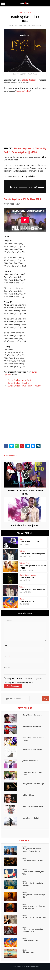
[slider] (41, 187)
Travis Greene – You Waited (32, 749)
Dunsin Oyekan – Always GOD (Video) (32, 589)
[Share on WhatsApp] (17, 446)
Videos (28, 12)
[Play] (11, 187)
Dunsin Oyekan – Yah (26, 577)
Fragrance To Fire (23, 91)
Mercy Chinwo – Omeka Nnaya (33, 783)
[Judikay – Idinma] (13, 798)
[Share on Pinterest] (22, 446)
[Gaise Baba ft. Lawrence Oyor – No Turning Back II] (13, 930)
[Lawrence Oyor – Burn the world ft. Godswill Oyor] (13, 907)
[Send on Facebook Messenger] (33, 446)
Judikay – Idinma (28, 795)
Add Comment (24, 25)
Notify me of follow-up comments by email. (24, 678)
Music (21, 12)
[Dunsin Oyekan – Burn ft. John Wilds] (13, 873)
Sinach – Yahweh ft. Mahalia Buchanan (32, 884)
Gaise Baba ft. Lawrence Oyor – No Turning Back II (33, 930)
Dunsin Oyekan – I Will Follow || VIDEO (24, 386)
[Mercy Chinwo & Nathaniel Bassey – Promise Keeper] (13, 850)
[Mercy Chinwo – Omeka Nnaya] (13, 786)
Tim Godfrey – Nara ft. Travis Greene (32, 739)
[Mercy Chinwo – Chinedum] (13, 729)
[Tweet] (11, 446)
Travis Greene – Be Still (30, 818)
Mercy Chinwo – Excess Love (32, 715)
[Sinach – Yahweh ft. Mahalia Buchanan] (13, 884)
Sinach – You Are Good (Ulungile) (34, 917)
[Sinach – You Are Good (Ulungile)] (13, 919)
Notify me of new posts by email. (20, 682)
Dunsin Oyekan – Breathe (18, 383)
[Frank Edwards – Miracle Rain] (13, 809)
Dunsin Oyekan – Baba (27, 601)
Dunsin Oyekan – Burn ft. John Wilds (33, 873)
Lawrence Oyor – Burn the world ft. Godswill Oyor (33, 907)
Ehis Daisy (37, 25)
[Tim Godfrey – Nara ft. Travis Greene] (13, 741)
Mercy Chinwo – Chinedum (31, 726)
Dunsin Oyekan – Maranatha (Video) (32, 553)
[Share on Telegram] (27, 446)
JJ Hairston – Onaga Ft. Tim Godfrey (32, 773)
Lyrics (27, 575)
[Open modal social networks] (38, 446)
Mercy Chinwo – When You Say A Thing (33, 895)
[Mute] (35, 187)
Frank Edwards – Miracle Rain (32, 806)
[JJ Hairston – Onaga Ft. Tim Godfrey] (13, 775)
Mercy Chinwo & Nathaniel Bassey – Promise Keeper (31, 850)
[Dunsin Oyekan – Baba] (13, 942)
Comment (8, 620)
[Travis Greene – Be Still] (13, 821)
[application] (25, 186)
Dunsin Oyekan (28, 80)
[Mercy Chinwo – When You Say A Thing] (13, 896)
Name (7, 645)
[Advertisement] (25, 120)
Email (7, 656)
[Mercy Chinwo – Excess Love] (13, 718)
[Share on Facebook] (6, 446)
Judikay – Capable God (30, 761)
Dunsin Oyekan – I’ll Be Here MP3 (22, 199)
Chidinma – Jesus (28, 952)
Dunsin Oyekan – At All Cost (19, 380)
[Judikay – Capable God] (13, 764)
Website (7, 667)
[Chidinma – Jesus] (13, 953)
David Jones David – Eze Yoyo (32, 860)
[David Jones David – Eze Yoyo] (13, 861)
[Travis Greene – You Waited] (13, 752)
